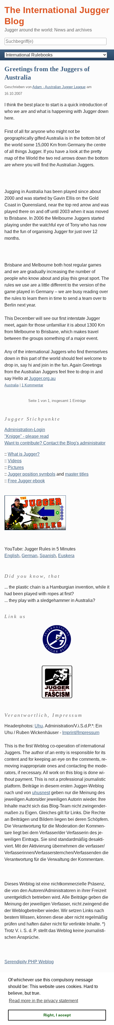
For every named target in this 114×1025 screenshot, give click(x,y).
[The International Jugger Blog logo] (57, 639)
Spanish (48, 555)
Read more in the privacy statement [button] (43, 1000)
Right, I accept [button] (57, 1015)
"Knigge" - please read (26, 436)
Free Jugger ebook (26, 480)
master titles (77, 474)
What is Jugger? (24, 454)
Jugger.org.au (42, 378)
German (29, 555)
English (11, 555)
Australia (11, 385)
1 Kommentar (32, 385)
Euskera (66, 555)
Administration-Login (24, 429)
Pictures (16, 467)
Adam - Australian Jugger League (59, 87)
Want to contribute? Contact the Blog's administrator (54, 443)
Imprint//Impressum (80, 732)
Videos (15, 460)
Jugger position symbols (31, 474)
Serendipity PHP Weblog (29, 961)
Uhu (39, 725)
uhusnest (41, 792)
